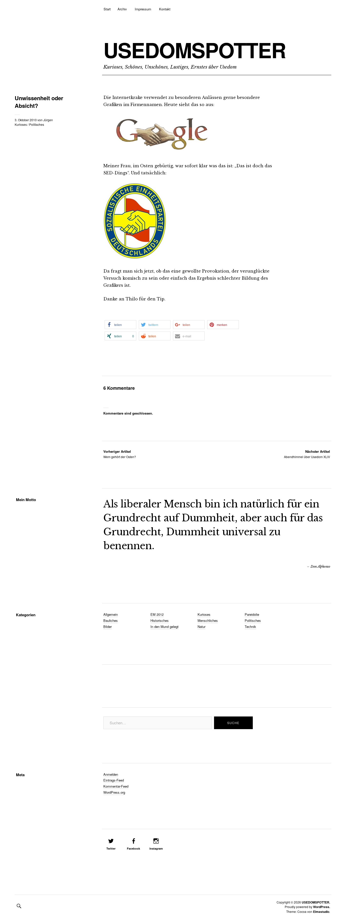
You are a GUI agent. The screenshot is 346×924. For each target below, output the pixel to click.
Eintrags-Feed (113, 780)
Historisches (159, 620)
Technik (250, 626)
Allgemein (110, 614)
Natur (201, 626)
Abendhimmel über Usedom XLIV (307, 454)
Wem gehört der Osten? (119, 454)
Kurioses (21, 124)
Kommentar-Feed (115, 786)
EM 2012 (157, 614)
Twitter (111, 848)
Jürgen (48, 120)
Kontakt (164, 9)
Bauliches (110, 620)
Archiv (122, 9)
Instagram (156, 848)
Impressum (143, 9)
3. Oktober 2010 (26, 120)
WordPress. (321, 907)
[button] (120, 324)
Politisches (36, 124)
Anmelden (110, 774)
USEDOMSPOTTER (194, 50)
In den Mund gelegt (164, 626)
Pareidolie (252, 614)
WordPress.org (114, 792)
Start (107, 9)
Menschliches (208, 620)
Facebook (133, 848)
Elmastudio (321, 911)
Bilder (107, 626)
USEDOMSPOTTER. (316, 902)
